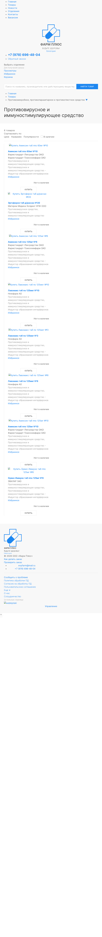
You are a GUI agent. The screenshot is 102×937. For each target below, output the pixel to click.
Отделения (13, 11)
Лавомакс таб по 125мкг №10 (23, 290)
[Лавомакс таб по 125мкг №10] (28, 284)
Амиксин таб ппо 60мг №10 (23, 151)
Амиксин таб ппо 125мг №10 (23, 426)
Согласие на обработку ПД (18, 583)
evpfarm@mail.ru (26, 565)
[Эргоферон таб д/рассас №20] (28, 195)
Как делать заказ (13, 559)
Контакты (13, 14)
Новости (12, 8)
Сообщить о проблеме (16, 577)
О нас (7, 593)
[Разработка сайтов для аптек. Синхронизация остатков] (10, 602)
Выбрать (23, 645)
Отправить (51, 829)
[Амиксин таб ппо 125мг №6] (28, 235)
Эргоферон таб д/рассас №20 (24, 202)
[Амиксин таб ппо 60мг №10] (28, 145)
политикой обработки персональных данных (51, 710)
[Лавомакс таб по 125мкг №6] (28, 375)
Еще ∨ (7, 590)
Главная (12, 1)
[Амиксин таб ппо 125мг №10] (28, 420)
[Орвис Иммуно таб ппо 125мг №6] (28, 470)
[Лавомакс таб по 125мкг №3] (28, 329)
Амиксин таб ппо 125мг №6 (22, 242)
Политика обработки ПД (16, 580)
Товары (12, 4)
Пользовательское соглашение (20, 587)
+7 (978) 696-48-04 (24, 55)
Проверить (51, 717)
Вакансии (13, 17)
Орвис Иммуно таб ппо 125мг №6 (26, 478)
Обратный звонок (17, 58)
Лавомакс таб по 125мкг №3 (23, 335)
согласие (31, 707)
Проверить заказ (13, 562)
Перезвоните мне (51, 882)
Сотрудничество (12, 596)
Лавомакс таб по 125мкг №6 (23, 381)
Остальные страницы (13, 600)
